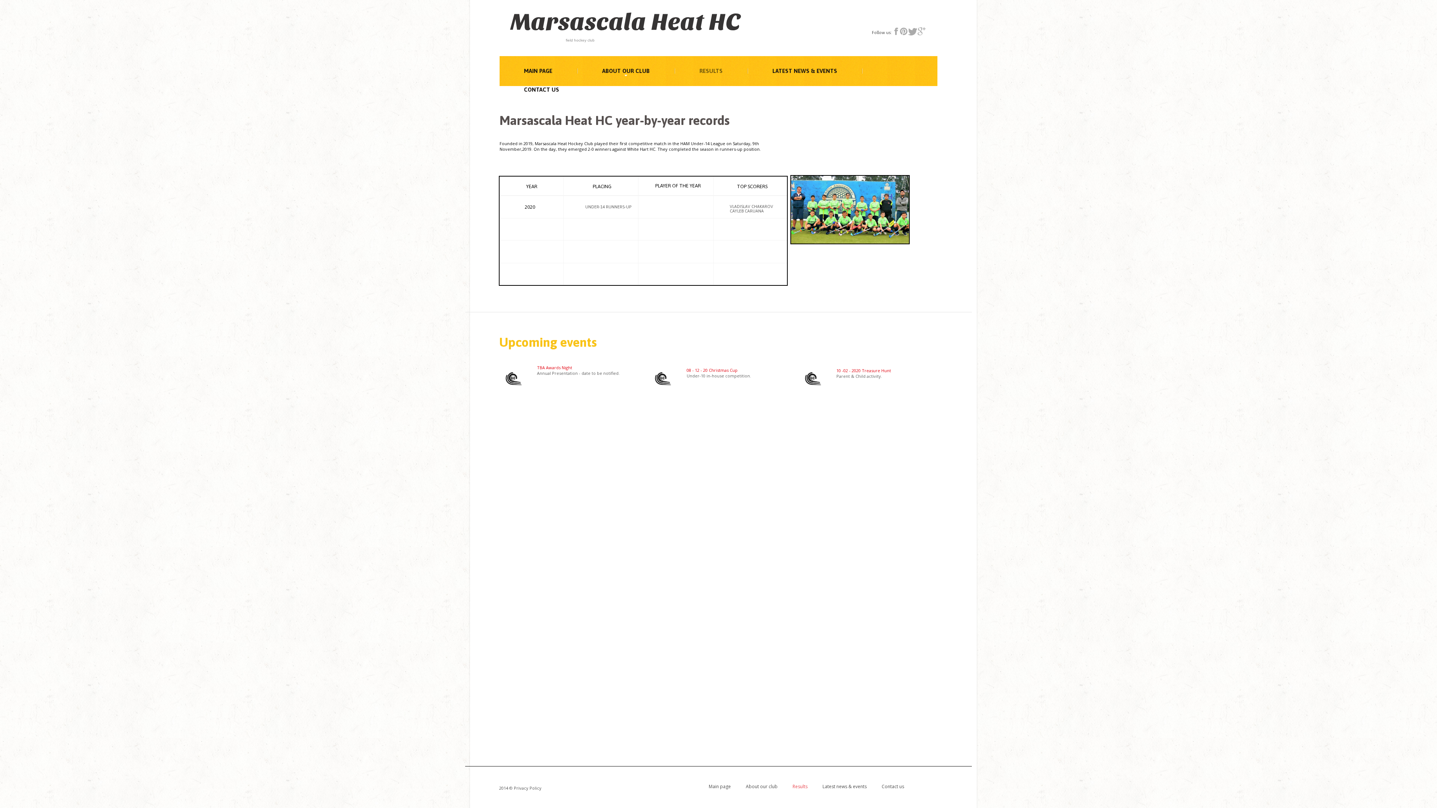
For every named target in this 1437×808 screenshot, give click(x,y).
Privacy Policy (527, 788)
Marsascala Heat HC (625, 22)
